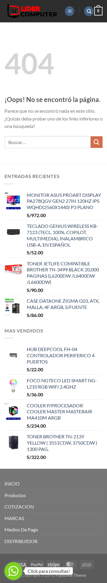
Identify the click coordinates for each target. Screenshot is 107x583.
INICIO (12, 483)
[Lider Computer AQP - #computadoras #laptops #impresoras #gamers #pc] (32, 11)
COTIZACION (19, 506)
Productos (15, 495)
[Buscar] (89, 11)
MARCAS (14, 518)
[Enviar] (97, 142)
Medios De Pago (21, 529)
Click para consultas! (49, 571)
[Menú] (69, 11)
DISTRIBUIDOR (20, 541)
